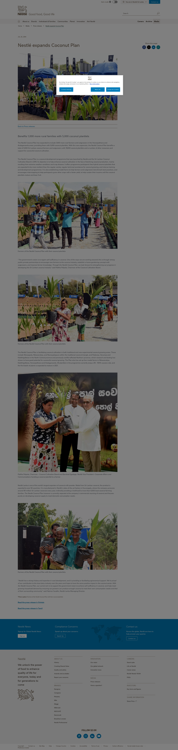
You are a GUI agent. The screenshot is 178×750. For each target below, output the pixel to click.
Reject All (98, 89)
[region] (89, 85)
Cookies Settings (66, 89)
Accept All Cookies (113, 89)
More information (95, 84)
